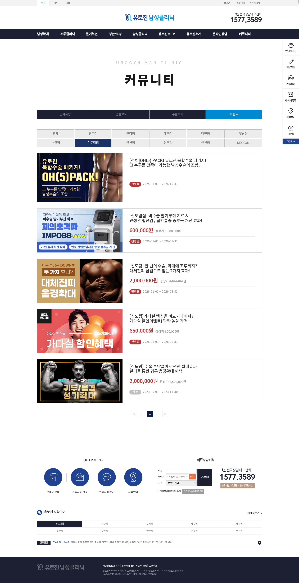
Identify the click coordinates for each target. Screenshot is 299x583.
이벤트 (234, 114)
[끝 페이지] (165, 414)
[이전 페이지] (141, 414)
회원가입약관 (127, 565)
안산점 (130, 143)
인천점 (205, 143)
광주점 (93, 134)
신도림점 (92, 143)
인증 (192, 476)
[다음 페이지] (158, 414)
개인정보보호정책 (111, 565)
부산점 (243, 134)
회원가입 (241, 3)
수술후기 (177, 114)
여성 (68, 3)
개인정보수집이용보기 (193, 491)
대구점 (168, 134)
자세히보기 (253, 513)
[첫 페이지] (134, 414)
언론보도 (121, 114)
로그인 (227, 3)
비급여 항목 (141, 565)
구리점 (130, 134)
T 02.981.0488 (61, 542)
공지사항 (65, 114)
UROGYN (243, 143)
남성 (43, 3)
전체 (55, 134)
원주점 (168, 143)
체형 (55, 3)
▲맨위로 (153, 565)
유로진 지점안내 (54, 512)
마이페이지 (255, 3)
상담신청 (204, 477)
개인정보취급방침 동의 (170, 491)
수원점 (55, 143)
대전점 (205, 134)
